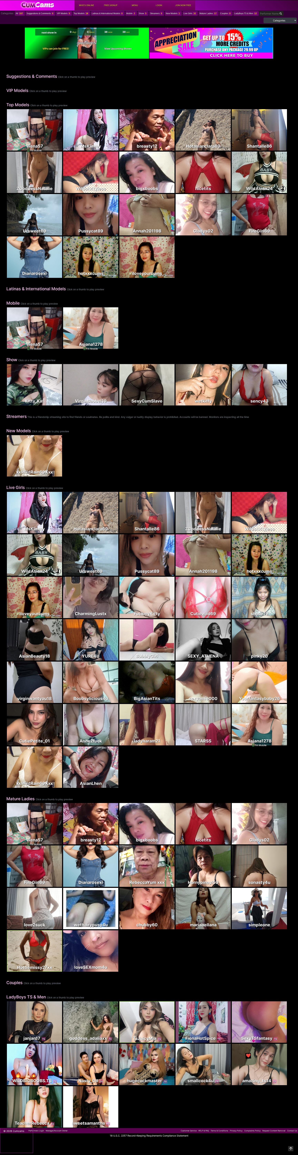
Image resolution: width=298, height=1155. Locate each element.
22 (54, 403)
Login (159, 5)
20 (54, 927)
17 (166, 1041)
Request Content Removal (273, 1130)
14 (279, 884)
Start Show (34, 391)
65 (110, 191)
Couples (225, 13)
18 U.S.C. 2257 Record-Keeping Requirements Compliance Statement (149, 1135)
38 (166, 701)
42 (279, 927)
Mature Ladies (208, 13)
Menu (135, 5)
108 (54, 191)
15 (115, 189)
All (19, 13)
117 (223, 658)
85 (166, 616)
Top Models (81, 13)
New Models (173, 13)
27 (166, 403)
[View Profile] (10, 112)
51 (222, 1040)
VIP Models (63, 13)
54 (223, 148)
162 (54, 148)
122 (166, 927)
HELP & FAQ (203, 1130)
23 (110, 148)
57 (166, 275)
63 (279, 403)
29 (166, 743)
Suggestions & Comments (40, 13)
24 (223, 191)
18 (54, 743)
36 (279, 191)
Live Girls (189, 13)
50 (110, 743)
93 (54, 233)
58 (228, 147)
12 (110, 233)
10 (222, 743)
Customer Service (189, 1130)
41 (279, 658)
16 (54, 1125)
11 (279, 701)
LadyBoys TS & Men (245, 13)
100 (110, 1125)
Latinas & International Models (107, 13)
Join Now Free (183, 5)
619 (278, 148)
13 (222, 1083)
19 (110, 1040)
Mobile (130, 13)
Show (142, 13)
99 (54, 701)
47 (223, 927)
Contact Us (292, 1130)
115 (166, 233)
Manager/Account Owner (57, 1130)
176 (222, 701)
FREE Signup (110, 5)
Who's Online (86, 5)
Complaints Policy (252, 1130)
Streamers (156, 13)
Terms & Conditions (219, 1130)
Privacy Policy (236, 1130)
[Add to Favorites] (10, 147)
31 (110, 785)
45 (110, 275)
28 (279, 233)
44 (110, 1083)
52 (223, 616)
